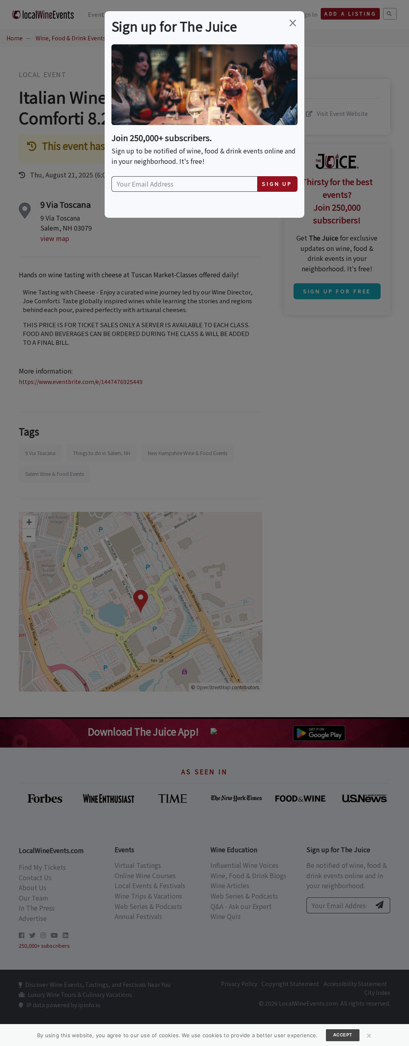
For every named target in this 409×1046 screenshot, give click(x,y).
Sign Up (277, 183)
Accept (342, 1035)
